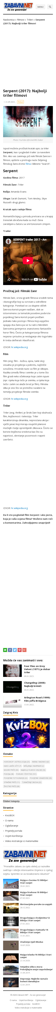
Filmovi (20, 19)
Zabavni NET (22, 995)
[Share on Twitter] (15, 650)
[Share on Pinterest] (20, 650)
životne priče (11, 786)
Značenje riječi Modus (31, 941)
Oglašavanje (11, 825)
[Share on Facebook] (10, 650)
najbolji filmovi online (33, 770)
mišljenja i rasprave (34, 766)
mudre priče (11, 770)
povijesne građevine (41, 778)
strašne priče (12, 782)
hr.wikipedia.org (19, 347)
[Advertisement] (28, 57)
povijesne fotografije (15, 778)
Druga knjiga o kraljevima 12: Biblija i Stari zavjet (35, 919)
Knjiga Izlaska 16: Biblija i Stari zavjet (35, 956)
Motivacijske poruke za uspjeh (36, 904)
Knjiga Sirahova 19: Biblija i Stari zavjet (34, 893)
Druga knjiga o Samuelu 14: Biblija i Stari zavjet (34, 931)
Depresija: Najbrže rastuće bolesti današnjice (34, 980)
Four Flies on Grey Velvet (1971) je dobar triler (37, 669)
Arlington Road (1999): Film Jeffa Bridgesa (37, 699)
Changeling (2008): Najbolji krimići (35, 684)
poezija (9, 774)
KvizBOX (9, 815)
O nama (9, 820)
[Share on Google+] (24, 650)
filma (28, 163)
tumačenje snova (31, 782)
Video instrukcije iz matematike (21, 841)
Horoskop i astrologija (17, 762)
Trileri (30, 19)
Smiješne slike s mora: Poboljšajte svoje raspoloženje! (36, 968)
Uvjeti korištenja (14, 835)
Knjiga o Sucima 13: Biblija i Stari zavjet (34, 881)
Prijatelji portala (13, 830)
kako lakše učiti (12, 766)
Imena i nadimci (40, 762)
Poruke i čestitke (26, 774)
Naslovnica (8, 19)
